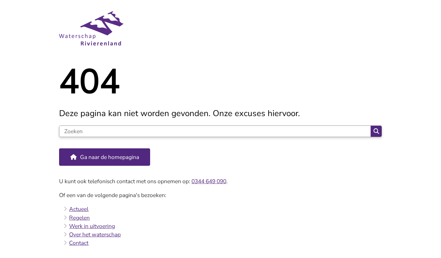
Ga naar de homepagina (109, 157)
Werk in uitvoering (92, 226)
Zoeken (376, 131)
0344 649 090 (208, 181)
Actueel (78, 209)
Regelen (79, 218)
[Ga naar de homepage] (217, 28)
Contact (78, 243)
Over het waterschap (95, 234)
